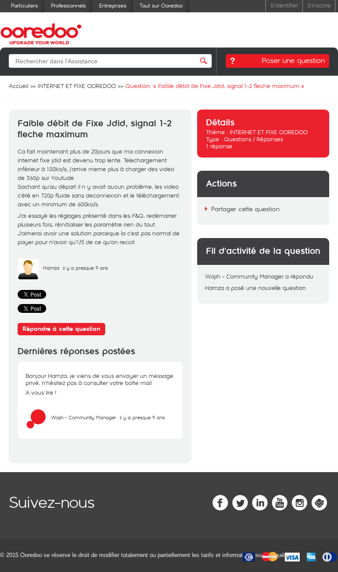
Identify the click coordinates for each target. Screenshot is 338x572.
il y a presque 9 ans (142, 417)
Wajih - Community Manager (83, 417)
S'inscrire (319, 5)
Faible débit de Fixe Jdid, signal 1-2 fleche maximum (95, 129)
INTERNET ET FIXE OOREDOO (269, 132)
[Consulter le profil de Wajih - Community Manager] (36, 427)
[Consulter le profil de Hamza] (28, 278)
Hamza (51, 267)
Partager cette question (245, 209)
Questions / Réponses (253, 139)
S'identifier (284, 5)
